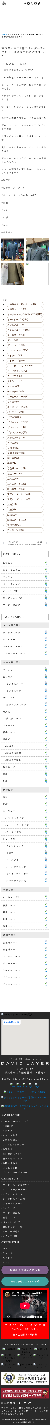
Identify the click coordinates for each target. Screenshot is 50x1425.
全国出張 (13, 448)
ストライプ (14, 355)
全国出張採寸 (16, 453)
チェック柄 (15, 391)
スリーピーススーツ (19, 365)
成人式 (13, 478)
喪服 (11, 463)
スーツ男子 (14, 376)
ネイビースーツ (17, 407)
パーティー (15, 412)
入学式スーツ (16, 437)
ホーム (4, 34)
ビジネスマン (16, 427)
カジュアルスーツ (18, 330)
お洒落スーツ (16, 309)
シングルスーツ (17, 350)
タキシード (14, 381)
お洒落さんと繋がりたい (21, 304)
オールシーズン (17, 319)
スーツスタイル (17, 371)
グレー (12, 340)
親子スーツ (15, 530)
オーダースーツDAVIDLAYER (24, 314)
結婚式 (13, 514)
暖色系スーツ (16, 489)
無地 (12, 504)
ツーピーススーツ (18, 396)
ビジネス (14, 417)
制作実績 (13, 458)
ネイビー (13, 401)
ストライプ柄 (16, 360)
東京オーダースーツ (19, 494)
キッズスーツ (16, 335)
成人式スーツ (16, 484)
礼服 (11, 509)
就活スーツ (14, 473)
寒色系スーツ (16, 468)
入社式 (12, 443)
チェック (13, 386)
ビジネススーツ (17, 422)
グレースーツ (16, 345)
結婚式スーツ (16, 520)
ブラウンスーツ (17, 432)
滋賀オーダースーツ (19, 499)
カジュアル (15, 324)
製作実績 (14, 525)
